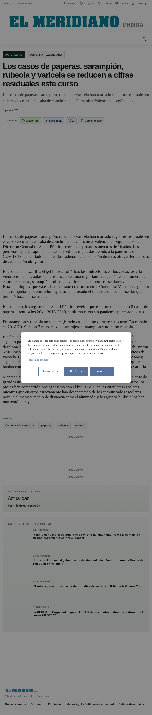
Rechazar (76, 371)
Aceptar (102, 371)
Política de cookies (38, 359)
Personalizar (50, 371)
